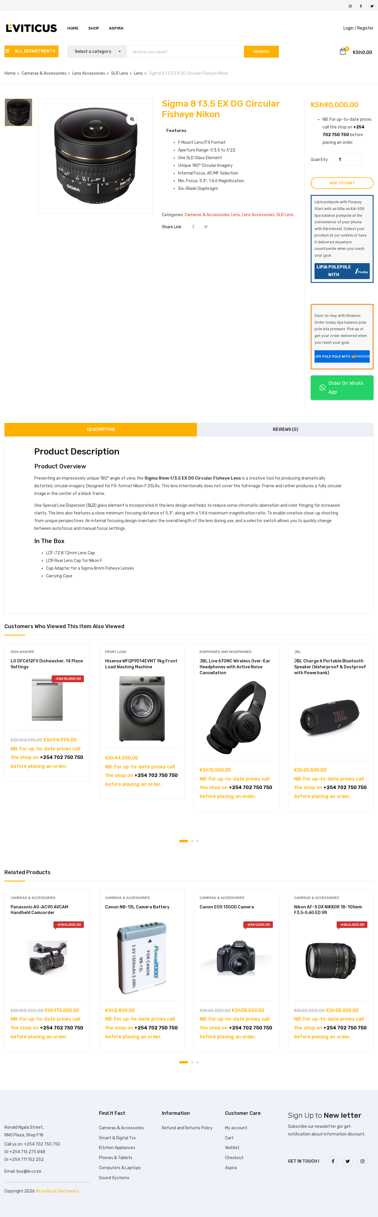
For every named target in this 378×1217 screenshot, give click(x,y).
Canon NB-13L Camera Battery (137, 907)
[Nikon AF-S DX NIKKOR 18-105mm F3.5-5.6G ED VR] (330, 958)
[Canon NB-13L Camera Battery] (141, 958)
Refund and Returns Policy (187, 1127)
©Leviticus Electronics (57, 1191)
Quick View (47, 715)
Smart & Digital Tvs (117, 1138)
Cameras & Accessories (44, 73)
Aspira (116, 28)
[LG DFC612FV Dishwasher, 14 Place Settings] (47, 699)
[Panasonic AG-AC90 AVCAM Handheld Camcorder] (47, 958)
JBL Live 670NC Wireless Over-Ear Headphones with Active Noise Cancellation (235, 667)
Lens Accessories (88, 73)
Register (365, 28)
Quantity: (320, 159)
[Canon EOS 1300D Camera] (236, 958)
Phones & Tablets (115, 1157)
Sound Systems (114, 1177)
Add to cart (342, 183)
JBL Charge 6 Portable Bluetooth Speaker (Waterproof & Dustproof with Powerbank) (330, 667)
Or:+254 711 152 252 (24, 1159)
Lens (138, 73)
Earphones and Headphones (226, 652)
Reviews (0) (285, 429)
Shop (93, 28)
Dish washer (22, 652)
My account (236, 1127)
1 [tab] (183, 841)
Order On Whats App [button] (345, 387)
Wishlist (232, 1147)
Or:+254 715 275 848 (24, 1151)
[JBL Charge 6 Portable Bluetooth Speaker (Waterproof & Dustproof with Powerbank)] (330, 717)
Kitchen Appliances (117, 1147)
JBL (297, 652)
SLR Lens (119, 73)
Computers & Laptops (120, 1167)
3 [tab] (197, 841)
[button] (343, 52)
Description (101, 429)
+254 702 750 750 (61, 757)
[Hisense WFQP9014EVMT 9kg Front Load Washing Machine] (141, 708)
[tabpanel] (47, 717)
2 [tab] (192, 841)
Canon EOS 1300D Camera (227, 907)
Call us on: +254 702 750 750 (32, 1144)
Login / (349, 28)
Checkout (234, 1157)
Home (73, 28)
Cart (229, 1138)
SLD (91, 505)
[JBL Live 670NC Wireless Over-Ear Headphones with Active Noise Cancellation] (236, 717)
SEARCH (261, 51)
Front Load (115, 652)
